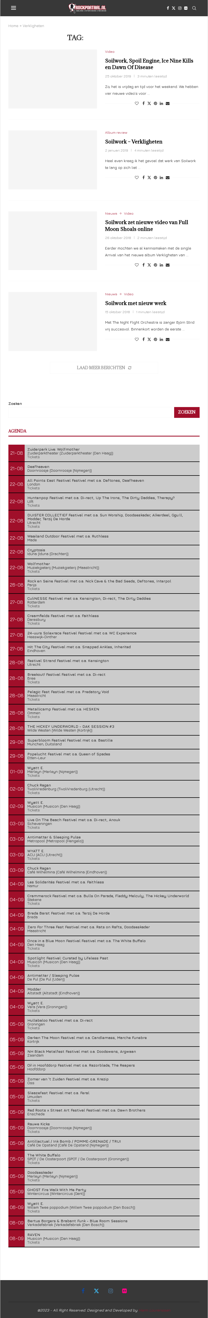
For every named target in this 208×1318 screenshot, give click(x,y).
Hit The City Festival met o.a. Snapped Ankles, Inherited (79, 646)
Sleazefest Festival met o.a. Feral (58, 1092)
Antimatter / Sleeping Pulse (53, 975)
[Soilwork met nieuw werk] (52, 321)
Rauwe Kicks (38, 1124)
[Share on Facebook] (143, 103)
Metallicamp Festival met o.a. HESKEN (63, 709)
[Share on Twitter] (149, 103)
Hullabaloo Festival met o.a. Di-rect (60, 1020)
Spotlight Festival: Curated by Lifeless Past (67, 958)
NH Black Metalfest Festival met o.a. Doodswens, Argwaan (81, 1051)
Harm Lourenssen (155, 1310)
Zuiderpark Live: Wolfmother (53, 449)
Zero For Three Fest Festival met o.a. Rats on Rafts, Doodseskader (88, 926)
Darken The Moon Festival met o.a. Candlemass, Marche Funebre (87, 1037)
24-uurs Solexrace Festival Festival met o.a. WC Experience (81, 633)
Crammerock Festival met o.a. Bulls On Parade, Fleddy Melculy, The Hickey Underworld (108, 895)
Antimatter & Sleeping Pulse (54, 837)
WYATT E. (35, 850)
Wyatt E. (35, 767)
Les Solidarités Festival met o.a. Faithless (65, 882)
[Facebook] (168, 8)
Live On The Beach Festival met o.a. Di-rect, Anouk (73, 819)
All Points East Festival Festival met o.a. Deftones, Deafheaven (85, 480)
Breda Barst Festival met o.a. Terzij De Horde (68, 913)
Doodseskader (40, 1172)
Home (13, 25)
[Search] (194, 8)
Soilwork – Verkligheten (133, 141)
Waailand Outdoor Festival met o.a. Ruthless (68, 536)
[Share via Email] (168, 103)
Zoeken (15, 403)
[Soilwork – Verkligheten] (52, 159)
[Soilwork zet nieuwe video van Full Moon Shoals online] (52, 240)
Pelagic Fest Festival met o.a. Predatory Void (68, 691)
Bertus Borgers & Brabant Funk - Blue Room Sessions (77, 1220)
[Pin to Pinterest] (155, 103)
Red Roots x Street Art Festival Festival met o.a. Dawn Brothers (86, 1110)
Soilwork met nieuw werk (135, 303)
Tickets (33, 456)
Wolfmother (38, 563)
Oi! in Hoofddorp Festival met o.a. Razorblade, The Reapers (81, 1065)
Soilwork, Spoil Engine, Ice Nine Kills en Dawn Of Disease (149, 63)
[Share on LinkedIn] (161, 103)
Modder (34, 989)
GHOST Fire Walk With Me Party (56, 1189)
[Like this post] (137, 103)
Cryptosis (36, 549)
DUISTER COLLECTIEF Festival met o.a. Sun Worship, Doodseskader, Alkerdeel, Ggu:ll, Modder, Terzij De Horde (105, 517)
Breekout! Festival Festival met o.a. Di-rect (66, 674)
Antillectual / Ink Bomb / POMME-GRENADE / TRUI (74, 1141)
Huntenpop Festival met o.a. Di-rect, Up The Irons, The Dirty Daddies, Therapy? (101, 497)
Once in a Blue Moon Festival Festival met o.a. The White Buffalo (86, 940)
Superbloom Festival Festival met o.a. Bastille (70, 740)
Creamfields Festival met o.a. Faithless (63, 615)
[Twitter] (174, 8)
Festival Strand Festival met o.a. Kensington (68, 660)
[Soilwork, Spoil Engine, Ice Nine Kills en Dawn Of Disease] (52, 79)
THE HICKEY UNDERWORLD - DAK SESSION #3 (70, 726)
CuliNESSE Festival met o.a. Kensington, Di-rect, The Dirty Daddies (89, 598)
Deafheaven (38, 466)
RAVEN (33, 1234)
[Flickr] (185, 8)
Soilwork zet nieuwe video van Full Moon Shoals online (146, 225)
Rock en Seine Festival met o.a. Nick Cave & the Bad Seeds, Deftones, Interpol (99, 581)
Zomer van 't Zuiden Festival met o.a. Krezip (68, 1079)
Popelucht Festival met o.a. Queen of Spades (68, 754)
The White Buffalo (43, 1155)
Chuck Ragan (39, 785)
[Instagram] (179, 8)
